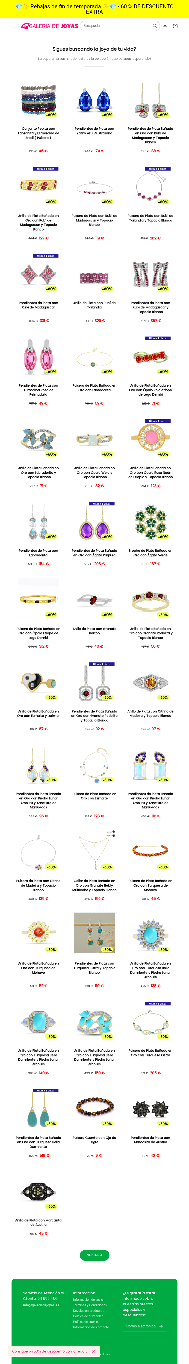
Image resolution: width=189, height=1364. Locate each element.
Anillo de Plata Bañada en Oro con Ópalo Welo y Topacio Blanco (94, 472)
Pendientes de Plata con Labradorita (38, 552)
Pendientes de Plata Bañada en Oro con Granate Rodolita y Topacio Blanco (94, 716)
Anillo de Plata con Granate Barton (94, 631)
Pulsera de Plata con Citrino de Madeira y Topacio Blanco (38, 885)
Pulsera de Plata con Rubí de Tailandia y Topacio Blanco (150, 218)
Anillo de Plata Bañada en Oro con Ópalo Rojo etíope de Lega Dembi (150, 390)
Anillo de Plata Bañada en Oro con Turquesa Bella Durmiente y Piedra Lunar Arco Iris (150, 970)
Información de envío (88, 1299)
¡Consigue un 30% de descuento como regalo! (50, 1351)
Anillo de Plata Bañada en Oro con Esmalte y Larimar (38, 713)
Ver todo (94, 1255)
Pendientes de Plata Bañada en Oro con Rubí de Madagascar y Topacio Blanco (150, 135)
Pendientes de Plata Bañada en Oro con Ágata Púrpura (94, 552)
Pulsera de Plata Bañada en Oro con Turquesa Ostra (150, 1052)
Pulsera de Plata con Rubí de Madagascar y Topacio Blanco (94, 220)
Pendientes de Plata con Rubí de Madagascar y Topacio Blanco (150, 307)
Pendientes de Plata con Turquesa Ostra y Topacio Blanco (94, 968)
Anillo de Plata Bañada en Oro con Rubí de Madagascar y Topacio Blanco (38, 223)
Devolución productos (88, 1310)
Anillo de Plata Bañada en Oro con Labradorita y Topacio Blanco (38, 472)
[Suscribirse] (161, 1326)
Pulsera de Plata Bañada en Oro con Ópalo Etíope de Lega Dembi (38, 633)
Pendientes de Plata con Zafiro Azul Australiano (94, 130)
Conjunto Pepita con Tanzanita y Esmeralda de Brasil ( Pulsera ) (38, 133)
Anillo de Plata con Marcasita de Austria (38, 1222)
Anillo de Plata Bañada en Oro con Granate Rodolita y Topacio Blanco (151, 633)
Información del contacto (91, 1327)
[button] (14, 26)
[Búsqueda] (155, 26)
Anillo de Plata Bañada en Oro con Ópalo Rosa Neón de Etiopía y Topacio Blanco (150, 472)
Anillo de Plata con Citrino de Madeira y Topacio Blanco (150, 713)
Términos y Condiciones (90, 1305)
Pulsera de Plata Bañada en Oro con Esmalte (94, 796)
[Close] (93, 1351)
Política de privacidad (88, 1316)
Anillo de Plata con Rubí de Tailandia (94, 305)
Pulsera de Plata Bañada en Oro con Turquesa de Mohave (150, 885)
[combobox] (120, 26)
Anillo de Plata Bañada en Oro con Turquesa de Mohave (38, 968)
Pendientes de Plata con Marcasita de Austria (150, 1140)
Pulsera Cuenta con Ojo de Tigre (94, 1140)
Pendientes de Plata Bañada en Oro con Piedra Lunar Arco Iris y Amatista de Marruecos (38, 801)
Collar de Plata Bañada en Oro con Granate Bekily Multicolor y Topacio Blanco (94, 885)
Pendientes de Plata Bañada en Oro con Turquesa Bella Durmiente (38, 1142)
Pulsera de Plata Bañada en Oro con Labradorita (94, 387)
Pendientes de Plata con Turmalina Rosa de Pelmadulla (38, 390)
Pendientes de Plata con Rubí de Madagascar (38, 305)
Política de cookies (86, 1322)
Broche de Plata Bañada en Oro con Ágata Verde (150, 552)
